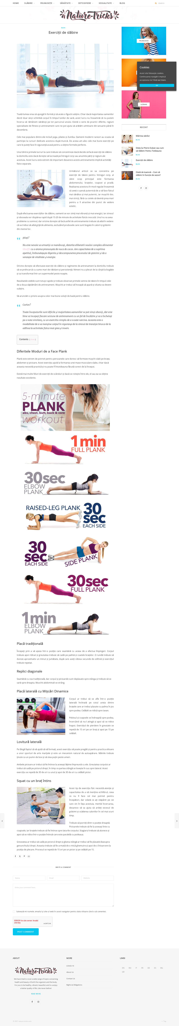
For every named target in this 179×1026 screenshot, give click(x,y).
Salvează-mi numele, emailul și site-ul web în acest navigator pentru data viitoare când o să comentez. (61, 911)
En (123, 968)
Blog (122, 3)
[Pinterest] (6, 63)
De (149, 968)
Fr (142, 968)
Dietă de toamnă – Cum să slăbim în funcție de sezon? (148, 173)
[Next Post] (177, 820)
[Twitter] (6, 56)
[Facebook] (6, 50)
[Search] (156, 3)
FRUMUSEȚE (46, 3)
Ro (130, 968)
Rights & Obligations (74, 985)
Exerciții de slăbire (144, 160)
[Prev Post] (2, 820)
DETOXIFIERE (84, 3)
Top (164, 1021)
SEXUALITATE (105, 3)
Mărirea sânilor (143, 135)
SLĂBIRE (28, 3)
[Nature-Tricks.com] (89, 14)
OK (157, 85)
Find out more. (159, 80)
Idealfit (26, 249)
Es (155, 968)
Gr (123, 972)
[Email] (6, 70)
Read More (36, 994)
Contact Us (70, 978)
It (136, 968)
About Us (70, 972)
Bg (161, 968)
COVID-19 (70, 966)
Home (16, 3)
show (32, 339)
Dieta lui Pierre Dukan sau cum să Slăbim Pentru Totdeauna (150, 149)
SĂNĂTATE (65, 3)
